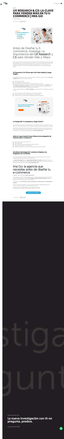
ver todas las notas (57, 3)
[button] (61, 428)
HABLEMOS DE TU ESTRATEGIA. (33, 192)
